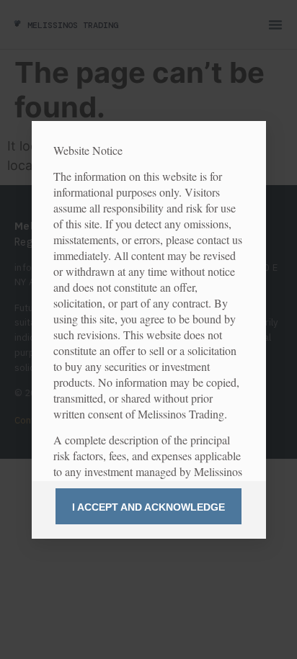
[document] (148, 329)
